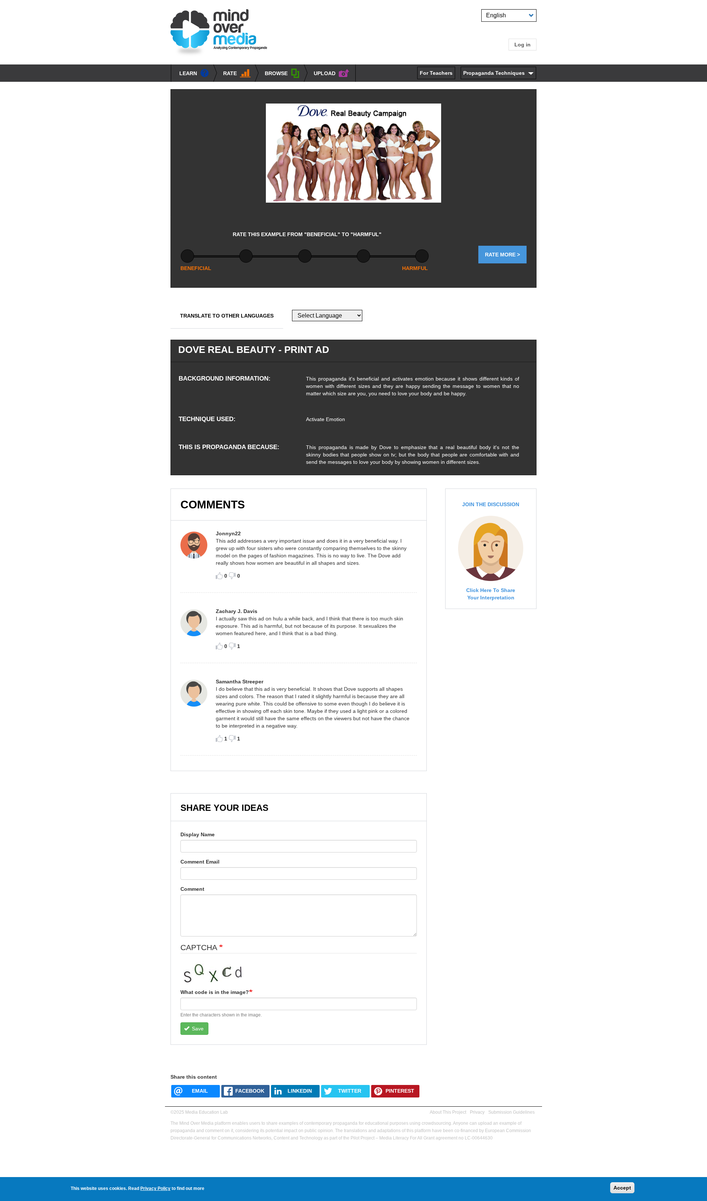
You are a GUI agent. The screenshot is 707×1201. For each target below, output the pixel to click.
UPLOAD (324, 73)
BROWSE (276, 73)
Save (197, 1029)
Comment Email (199, 862)
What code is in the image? (214, 992)
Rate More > (502, 255)
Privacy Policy (155, 1188)
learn (188, 73)
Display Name (197, 834)
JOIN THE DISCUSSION (490, 504)
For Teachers (436, 73)
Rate (230, 73)
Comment (192, 889)
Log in (522, 45)
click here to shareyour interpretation (490, 593)
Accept (622, 1188)
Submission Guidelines (511, 1112)
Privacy (477, 1112)
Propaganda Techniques (494, 73)
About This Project (448, 1112)
